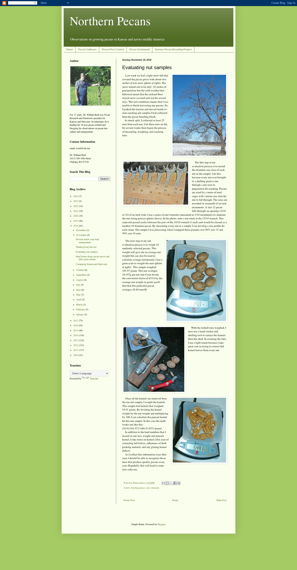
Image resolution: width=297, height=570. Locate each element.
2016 (76, 325)
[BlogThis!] (167, 483)
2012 (76, 345)
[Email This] (163, 483)
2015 (76, 330)
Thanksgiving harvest (86, 246)
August (80, 279)
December (81, 230)
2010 (76, 355)
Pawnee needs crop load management (87, 240)
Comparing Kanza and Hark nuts (91, 264)
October (80, 269)
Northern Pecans (110, 21)
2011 (76, 350)
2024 (76, 196)
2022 (76, 206)
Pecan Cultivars (87, 49)
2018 (76, 225)
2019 (76, 220)
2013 (76, 340)
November (81, 234)
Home (69, 49)
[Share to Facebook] (175, 483)
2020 (76, 215)
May (78, 294)
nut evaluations (152, 487)
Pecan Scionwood (139, 49)
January (80, 314)
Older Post (221, 500)
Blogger (161, 524)
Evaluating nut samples (87, 251)
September (81, 274)
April (79, 299)
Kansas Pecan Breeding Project (173, 49)
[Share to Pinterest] (179, 483)
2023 (76, 201)
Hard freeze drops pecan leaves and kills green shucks (93, 258)
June (78, 289)
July (78, 284)
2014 (76, 335)
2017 (76, 320)
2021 (76, 210)
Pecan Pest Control (113, 49)
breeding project (138, 487)
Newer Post (129, 500)
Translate (94, 378)
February (80, 309)
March (79, 304)
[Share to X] (171, 483)
